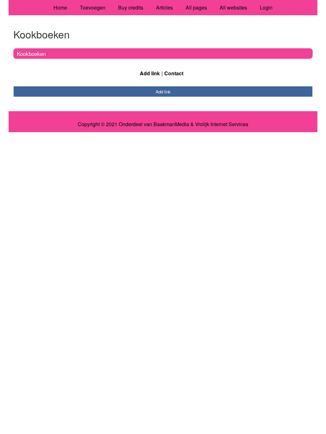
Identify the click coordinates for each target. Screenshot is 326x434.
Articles (164, 7)
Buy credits (130, 7)
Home (60, 7)
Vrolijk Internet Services (221, 124)
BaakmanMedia (171, 124)
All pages (196, 7)
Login (266, 7)
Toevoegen (92, 7)
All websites (233, 7)
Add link (150, 73)
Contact (173, 73)
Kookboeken (31, 54)
